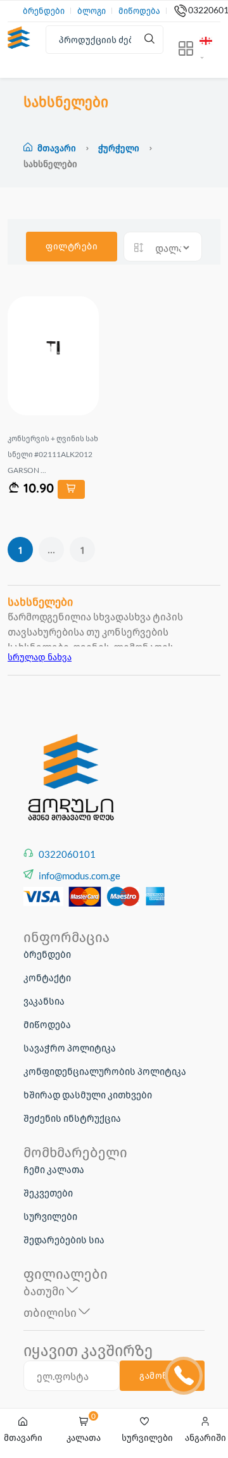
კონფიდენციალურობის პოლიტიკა (104, 1071)
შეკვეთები (48, 1192)
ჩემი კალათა (53, 1169)
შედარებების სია (63, 1239)
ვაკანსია (44, 1001)
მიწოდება (139, 11)
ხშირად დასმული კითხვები (87, 1094)
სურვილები (50, 1216)
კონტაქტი (47, 977)
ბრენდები (44, 11)
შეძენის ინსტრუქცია (72, 1118)
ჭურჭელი (119, 147)
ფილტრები (72, 246)
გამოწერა (162, 1375)
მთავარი (56, 147)
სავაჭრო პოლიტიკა (69, 1047)
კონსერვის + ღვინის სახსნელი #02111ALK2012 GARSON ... (53, 454)
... (51, 549)
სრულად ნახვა (40, 656)
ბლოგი (91, 11)
